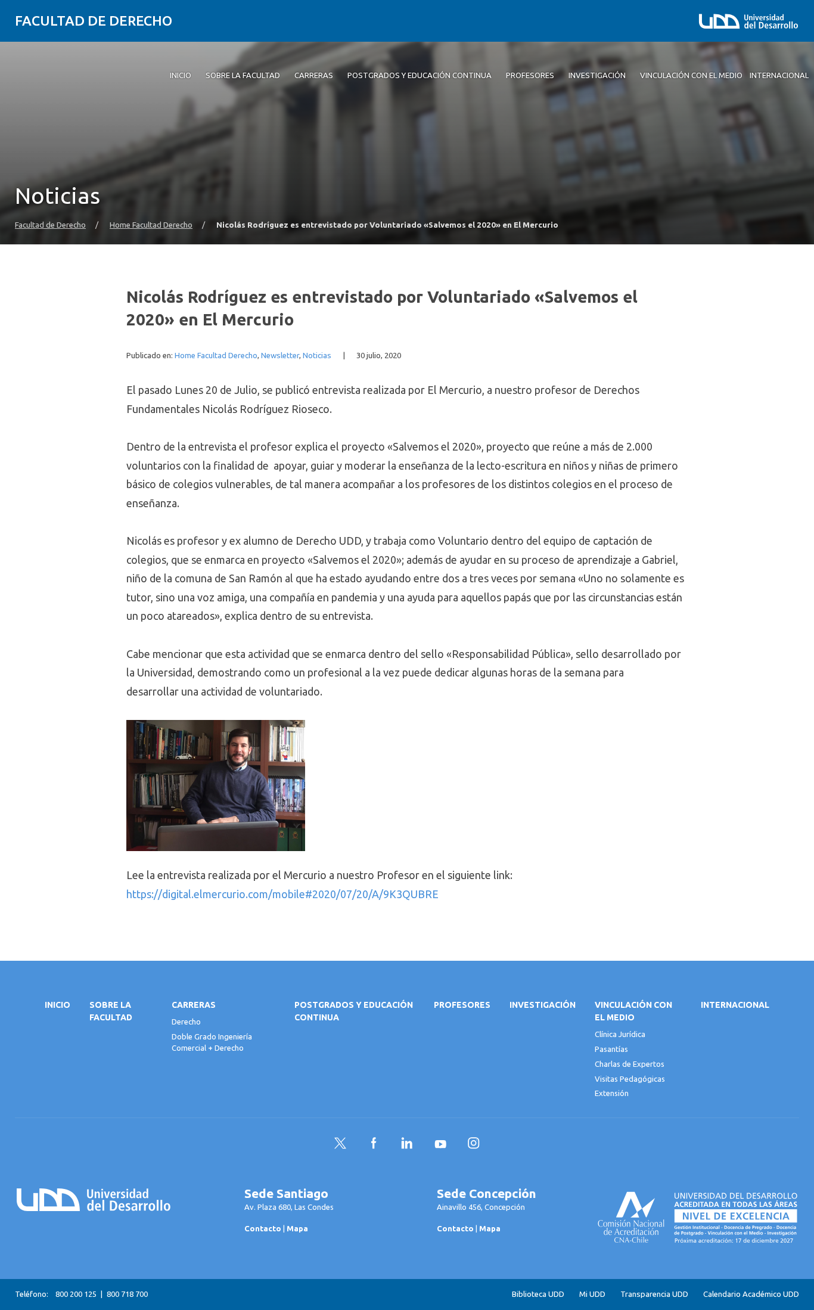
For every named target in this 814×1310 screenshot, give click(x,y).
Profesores (462, 1005)
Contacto (262, 1228)
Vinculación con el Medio (633, 1011)
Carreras (194, 1005)
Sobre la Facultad (110, 1011)
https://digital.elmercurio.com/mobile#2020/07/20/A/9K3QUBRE (282, 894)
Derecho (186, 1021)
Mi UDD (592, 1294)
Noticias (317, 355)
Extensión (612, 1093)
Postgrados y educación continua (353, 1011)
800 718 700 (127, 1294)
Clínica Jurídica (620, 1034)
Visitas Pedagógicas (630, 1079)
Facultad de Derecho (93, 20)
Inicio (57, 1005)
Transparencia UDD (654, 1294)
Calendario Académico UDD (751, 1294)
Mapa (297, 1228)
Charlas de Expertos (629, 1064)
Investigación (542, 1005)
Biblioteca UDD (538, 1294)
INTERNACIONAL (735, 1005)
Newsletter (280, 355)
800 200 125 (76, 1294)
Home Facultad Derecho (151, 225)
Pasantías (611, 1049)
